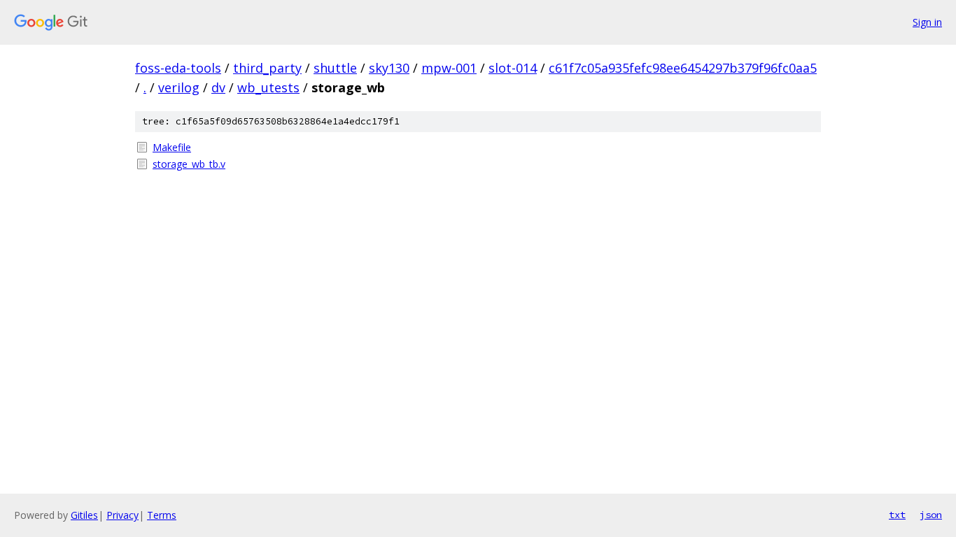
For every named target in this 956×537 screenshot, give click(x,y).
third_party (267, 67)
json (931, 514)
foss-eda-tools (178, 67)
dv (218, 87)
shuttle (335, 67)
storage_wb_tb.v (189, 164)
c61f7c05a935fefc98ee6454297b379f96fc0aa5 (683, 67)
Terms (161, 515)
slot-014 (512, 67)
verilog (178, 87)
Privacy (122, 515)
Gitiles (84, 515)
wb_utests (268, 87)
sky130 (389, 67)
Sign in (927, 22)
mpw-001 (449, 67)
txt (897, 514)
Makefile (172, 147)
